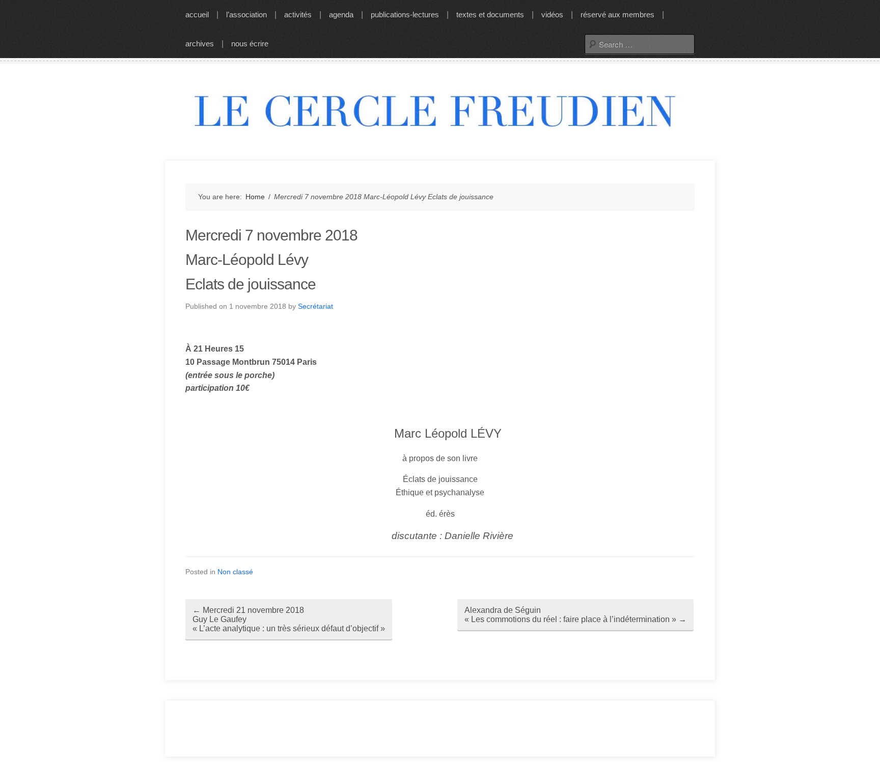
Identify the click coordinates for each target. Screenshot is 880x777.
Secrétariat (315, 306)
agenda (341, 14)
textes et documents (490, 14)
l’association (246, 14)
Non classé (235, 572)
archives (199, 43)
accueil (197, 14)
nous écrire (249, 43)
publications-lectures (405, 14)
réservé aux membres (617, 14)
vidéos (552, 14)
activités (298, 14)
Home (255, 197)
